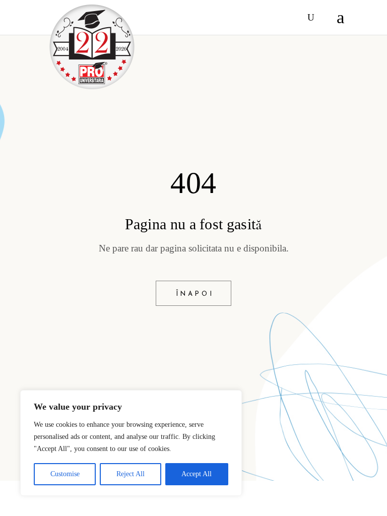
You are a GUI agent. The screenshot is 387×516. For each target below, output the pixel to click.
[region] (131, 443)
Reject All (130, 474)
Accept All (196, 474)
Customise (65, 474)
